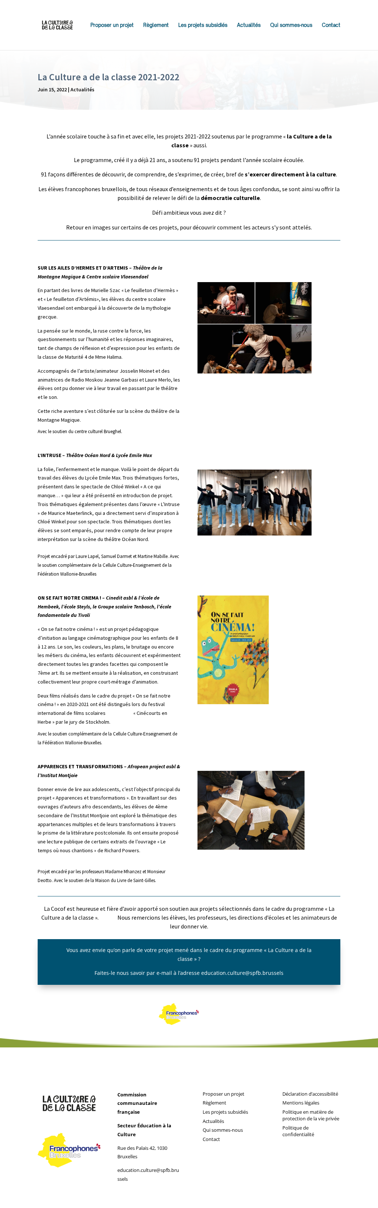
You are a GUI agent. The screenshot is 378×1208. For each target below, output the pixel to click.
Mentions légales (300, 1102)
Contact (331, 25)
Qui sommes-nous (291, 25)
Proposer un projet (112, 25)
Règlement (156, 25)
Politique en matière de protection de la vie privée (310, 1115)
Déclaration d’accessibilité (310, 1094)
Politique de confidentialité (298, 1131)
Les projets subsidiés (202, 25)
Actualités (249, 25)
